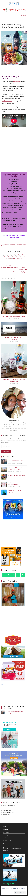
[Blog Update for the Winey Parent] (4, 461)
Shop (4, 843)
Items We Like (6, 814)
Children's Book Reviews (9, 805)
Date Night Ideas (7, 810)
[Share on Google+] (11, 255)
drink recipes (12, 244)
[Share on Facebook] (7, 255)
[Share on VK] (7, 258)
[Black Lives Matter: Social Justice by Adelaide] (4, 484)
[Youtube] (18, 4)
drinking (18, 244)
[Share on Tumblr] (16, 258)
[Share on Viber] (23, 255)
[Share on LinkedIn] (19, 255)
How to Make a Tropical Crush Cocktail (14, 316)
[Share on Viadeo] (20, 258)
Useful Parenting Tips (8, 808)
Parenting (5, 835)
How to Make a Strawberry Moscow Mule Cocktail (14, 380)
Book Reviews (6, 832)
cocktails (6, 244)
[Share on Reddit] (12, 258)
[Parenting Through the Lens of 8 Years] (4, 477)
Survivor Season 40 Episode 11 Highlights (14, 338)
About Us (5, 829)
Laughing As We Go (8, 840)
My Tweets (4, 631)
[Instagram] (16, 4)
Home (4, 826)
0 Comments (19, 463)
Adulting (5, 837)
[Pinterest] (14, 4)
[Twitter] (10, 4)
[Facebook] (12, 4)
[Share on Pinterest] (15, 255)
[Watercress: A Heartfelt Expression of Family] (4, 469)
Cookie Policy (12, 890)
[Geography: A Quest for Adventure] (4, 492)
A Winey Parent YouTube (9, 812)
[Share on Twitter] (3, 255)
